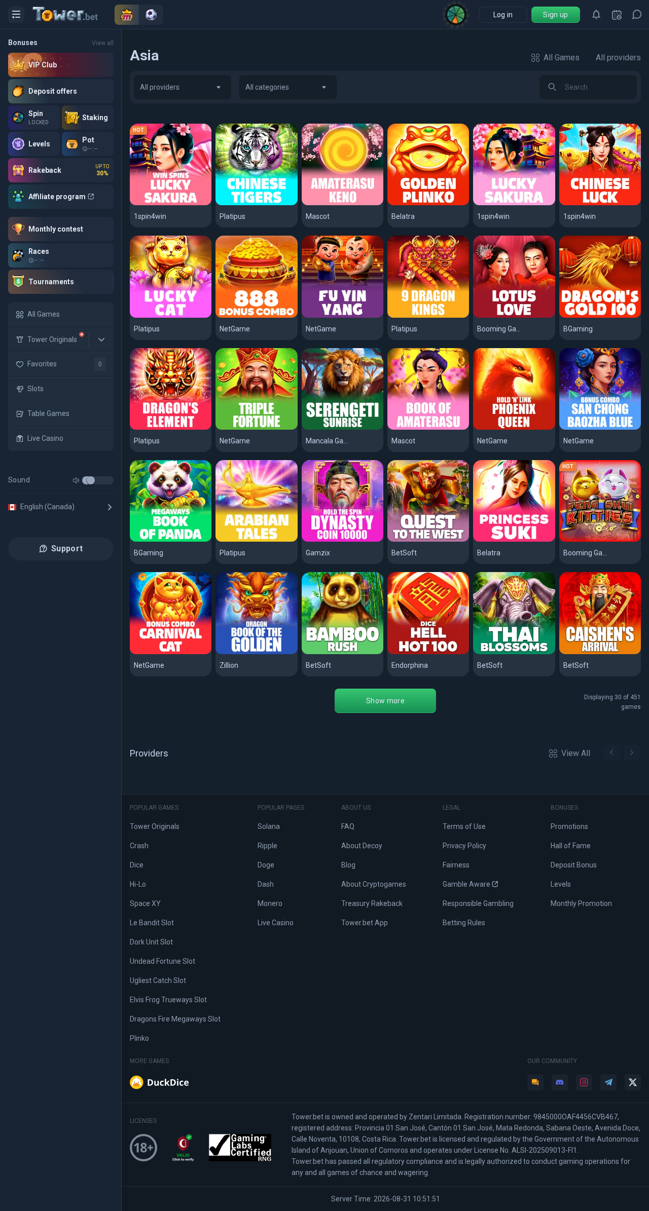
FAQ (347, 826)
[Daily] (616, 15)
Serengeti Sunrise (341, 428)
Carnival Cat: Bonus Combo (170, 652)
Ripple (267, 846)
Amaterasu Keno (338, 203)
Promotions (569, 826)
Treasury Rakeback (372, 903)
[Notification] (596, 15)
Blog (348, 865)
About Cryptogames (373, 884)
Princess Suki (503, 540)
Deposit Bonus (574, 865)
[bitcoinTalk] (535, 1082)
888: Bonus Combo (255, 316)
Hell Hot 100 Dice (424, 652)
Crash (139, 846)
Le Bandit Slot (152, 923)
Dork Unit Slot (151, 942)
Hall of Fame (571, 846)
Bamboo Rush (332, 652)
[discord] (560, 1082)
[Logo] (73, 15)
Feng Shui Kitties (595, 540)
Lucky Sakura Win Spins (170, 203)
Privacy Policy (464, 846)
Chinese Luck (589, 203)
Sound (19, 480)
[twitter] (633, 1082)
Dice (136, 865)
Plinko (139, 1038)
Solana (269, 826)
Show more (385, 701)
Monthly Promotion (581, 903)
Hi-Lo (138, 884)
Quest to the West (426, 540)
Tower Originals (154, 826)
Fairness (456, 865)
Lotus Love (498, 316)
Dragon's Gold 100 (597, 316)
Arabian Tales (246, 540)
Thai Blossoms (505, 652)
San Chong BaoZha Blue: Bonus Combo (600, 428)
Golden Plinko (417, 203)
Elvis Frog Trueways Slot (168, 1000)
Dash (266, 884)
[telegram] (608, 1082)
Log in (503, 15)
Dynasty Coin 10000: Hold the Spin (342, 540)
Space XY (145, 903)
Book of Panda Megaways (170, 540)
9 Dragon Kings (420, 316)
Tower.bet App (364, 923)
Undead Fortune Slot (162, 961)
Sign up (555, 15)
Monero (270, 903)
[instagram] (584, 1082)
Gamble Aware (466, 884)
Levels (561, 884)
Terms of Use (464, 826)
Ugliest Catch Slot (158, 980)
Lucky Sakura (502, 203)
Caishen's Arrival (595, 652)
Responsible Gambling (478, 903)
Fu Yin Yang (327, 316)
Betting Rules (464, 923)
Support (67, 548)
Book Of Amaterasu (428, 428)
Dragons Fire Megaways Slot (175, 1019)
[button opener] (16, 15)
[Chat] (637, 15)
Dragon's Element (167, 428)
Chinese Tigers (249, 203)
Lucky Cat (152, 316)
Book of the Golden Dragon (256, 652)
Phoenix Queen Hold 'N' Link (514, 428)
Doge (266, 865)
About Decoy (361, 846)
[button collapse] (101, 339)
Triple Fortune (247, 428)
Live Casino (276, 923)
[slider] (91, 480)
